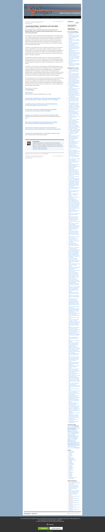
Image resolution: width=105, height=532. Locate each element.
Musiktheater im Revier (71, 438)
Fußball (72, 432)
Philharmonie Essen (72, 440)
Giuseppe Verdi (70, 433)
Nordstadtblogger (71, 463)
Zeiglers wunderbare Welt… (73, 477)
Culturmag (70, 453)
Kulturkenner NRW (71, 458)
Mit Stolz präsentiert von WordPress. (74, 513)
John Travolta (48, 152)
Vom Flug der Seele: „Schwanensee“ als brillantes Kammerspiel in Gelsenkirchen (40, 109)
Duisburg (70, 430)
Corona (78, 427)
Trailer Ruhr (70, 474)
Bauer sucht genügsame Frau (58, 21)
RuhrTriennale (77, 444)
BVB (76, 427)
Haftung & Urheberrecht (45, 17)
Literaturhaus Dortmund (72, 459)
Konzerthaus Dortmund (72, 436)
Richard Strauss (77, 441)
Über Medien (70, 475)
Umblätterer (70, 476)
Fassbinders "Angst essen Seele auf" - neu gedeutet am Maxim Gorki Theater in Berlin (41, 115)
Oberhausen (75, 439)
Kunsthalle (71, 437)
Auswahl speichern (56, 528)
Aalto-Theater (70, 426)
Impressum (53, 17)
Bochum (76, 426)
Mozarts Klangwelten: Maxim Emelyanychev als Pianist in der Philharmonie (74, 61)
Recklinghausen (71, 441)
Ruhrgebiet (70, 444)
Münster (69, 439)
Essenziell (51, 524)
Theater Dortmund (71, 446)
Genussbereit (70, 455)
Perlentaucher (71, 465)
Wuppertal (77, 447)
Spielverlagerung (71, 471)
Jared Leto (43, 152)
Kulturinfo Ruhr (71, 457)
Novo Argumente (71, 464)
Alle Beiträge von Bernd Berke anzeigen (40, 148)
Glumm (70, 456)
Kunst (68, 437)
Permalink (46, 153)
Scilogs (70, 470)
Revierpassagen (27, 513)
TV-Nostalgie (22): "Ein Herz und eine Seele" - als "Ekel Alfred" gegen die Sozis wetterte (42, 133)
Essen (69, 431)
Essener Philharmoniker (74, 431)
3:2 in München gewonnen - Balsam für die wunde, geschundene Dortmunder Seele (41, 103)
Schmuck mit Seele (29, 92)
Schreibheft (70, 468)
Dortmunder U (77, 428)
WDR (75, 446)
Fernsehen (69, 432)
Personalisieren (50, 531)
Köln (74, 437)
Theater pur (70, 473)
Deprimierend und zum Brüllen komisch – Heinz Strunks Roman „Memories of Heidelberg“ (74, 43)
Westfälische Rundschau (71, 447)
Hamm (76, 433)
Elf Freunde (70, 454)
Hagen (73, 433)
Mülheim (76, 438)
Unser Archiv (38, 17)
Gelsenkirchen (76, 432)
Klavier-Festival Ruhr (71, 434)
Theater (77, 445)
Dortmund (71, 428)
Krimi (78, 435)
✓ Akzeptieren (43, 528)
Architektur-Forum (71, 451)
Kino (35, 152)
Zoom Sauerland (71, 478)
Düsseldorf (74, 430)
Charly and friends (71, 452)
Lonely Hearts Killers (53, 152)
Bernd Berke (39, 27)
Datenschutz (58, 17)
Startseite (27, 17)
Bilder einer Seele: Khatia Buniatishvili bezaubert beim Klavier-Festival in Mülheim (41, 122)
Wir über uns (32, 17)
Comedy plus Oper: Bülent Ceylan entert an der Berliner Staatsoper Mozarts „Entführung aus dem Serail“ (74, 53)
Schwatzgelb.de (71, 469)
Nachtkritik (70, 461)
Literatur (76, 437)
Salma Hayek (60, 152)
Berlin (73, 426)
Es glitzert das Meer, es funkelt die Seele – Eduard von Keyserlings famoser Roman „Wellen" (43, 98)
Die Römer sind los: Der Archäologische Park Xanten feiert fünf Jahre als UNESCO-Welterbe (74, 64)
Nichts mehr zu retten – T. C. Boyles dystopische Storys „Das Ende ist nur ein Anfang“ (74, 40)
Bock (69, 481)
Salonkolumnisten (71, 467)
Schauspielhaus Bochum (72, 445)
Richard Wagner (70, 443)
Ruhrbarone (70, 466)
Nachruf (72, 439)
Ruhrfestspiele (76, 443)
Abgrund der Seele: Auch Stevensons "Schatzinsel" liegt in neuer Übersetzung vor (41, 127)
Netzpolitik (70, 462)
